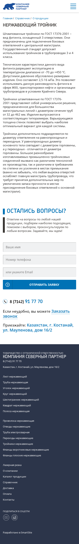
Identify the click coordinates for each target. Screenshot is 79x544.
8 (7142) (26, 302)
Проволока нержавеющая (18, 420)
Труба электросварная (16, 432)
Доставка (8, 488)
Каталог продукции (14, 476)
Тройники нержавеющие (18, 444)
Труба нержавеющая (15, 382)
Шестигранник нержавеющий (21, 399)
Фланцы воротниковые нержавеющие (26, 449)
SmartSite (26, 532)
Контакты (8, 499)
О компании (10, 470)
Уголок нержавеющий (16, 388)
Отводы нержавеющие (16, 426)
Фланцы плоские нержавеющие (22, 455)
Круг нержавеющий (15, 394)
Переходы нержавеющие (18, 438)
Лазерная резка (12, 465)
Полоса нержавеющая (16, 411)
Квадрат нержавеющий (17, 405)
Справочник (10, 482)
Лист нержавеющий (15, 376)
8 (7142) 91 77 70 (12, 361)
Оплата (7, 494)
